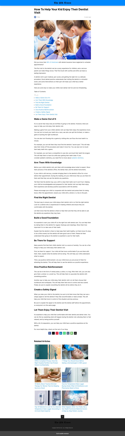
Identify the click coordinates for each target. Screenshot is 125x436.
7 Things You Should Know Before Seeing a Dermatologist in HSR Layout (74, 362)
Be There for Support (42, 107)
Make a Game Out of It (42, 98)
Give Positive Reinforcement (44, 109)
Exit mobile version (62, 433)
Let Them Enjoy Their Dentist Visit (46, 114)
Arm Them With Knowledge (44, 100)
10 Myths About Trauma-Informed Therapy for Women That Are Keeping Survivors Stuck (47, 386)
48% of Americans (52, 62)
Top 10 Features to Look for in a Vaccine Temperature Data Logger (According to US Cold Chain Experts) (48, 409)
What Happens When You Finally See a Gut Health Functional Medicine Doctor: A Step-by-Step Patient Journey (74, 409)
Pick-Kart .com (62, 2)
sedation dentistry (77, 158)
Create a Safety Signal (42, 112)
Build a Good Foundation (43, 105)
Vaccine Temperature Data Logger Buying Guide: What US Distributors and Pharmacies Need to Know (75, 386)
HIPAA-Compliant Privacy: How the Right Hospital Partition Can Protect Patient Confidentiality (46, 363)
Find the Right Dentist (42, 102)
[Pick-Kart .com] (62, 422)
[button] (49, 333)
